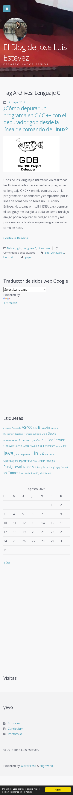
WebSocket (45, 473)
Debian (11, 248)
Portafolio (15, 734)
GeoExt (41, 440)
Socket (64, 467)
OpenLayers (10, 460)
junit (16, 454)
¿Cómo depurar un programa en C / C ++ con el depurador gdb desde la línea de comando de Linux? (35, 119)
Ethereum (25, 440)
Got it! (58, 789)
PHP (42, 460)
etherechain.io (10, 440)
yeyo (28, 257)
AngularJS (16, 428)
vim (47, 248)
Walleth (29, 473)
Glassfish (33, 446)
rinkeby (38, 467)
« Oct (6, 563)
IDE (64, 446)
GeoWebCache (12, 446)
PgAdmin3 (25, 460)
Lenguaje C (29, 248)
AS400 (27, 427)
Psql (25, 467)
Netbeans (49, 454)
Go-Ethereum (46, 446)
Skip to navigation (6, 8)
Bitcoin (44, 427)
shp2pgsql (55, 467)
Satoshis (46, 467)
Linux (41, 248)
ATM (35, 428)
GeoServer (56, 439)
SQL (5, 473)
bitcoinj (54, 428)
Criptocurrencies (23, 434)
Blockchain (8, 434)
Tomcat (14, 472)
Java (8, 453)
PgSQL (36, 461)
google (59, 446)
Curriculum (15, 729)
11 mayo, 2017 (16, 102)
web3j (36, 473)
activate (7, 428)
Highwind (46, 766)
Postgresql (12, 466)
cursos (37, 433)
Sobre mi (14, 723)
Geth (26, 446)
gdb (19, 248)
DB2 (44, 433)
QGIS (30, 467)
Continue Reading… (17, 238)
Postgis (50, 460)
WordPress (28, 766)
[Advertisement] (36, 363)
